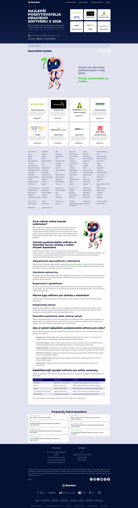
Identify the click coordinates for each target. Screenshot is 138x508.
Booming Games (32, 161)
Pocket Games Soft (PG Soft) (103, 185)
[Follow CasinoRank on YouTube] (101, 479)
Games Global (46, 168)
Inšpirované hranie (88, 172)
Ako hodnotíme (82, 460)
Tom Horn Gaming (102, 201)
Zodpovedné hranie (92, 505)
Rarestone (72, 188)
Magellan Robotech (33, 177)
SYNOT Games (60, 201)
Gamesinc (58, 168)
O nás (82, 452)
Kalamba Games (46, 175)
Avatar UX (86, 154)
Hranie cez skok (87, 170)
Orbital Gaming (60, 181)
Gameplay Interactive (34, 168)
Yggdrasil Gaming (47, 207)
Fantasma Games (33, 165)
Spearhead (59, 197)
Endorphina (59, 163)
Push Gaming (59, 188)
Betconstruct (86, 156)
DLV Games (86, 161)
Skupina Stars (73, 195)
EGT (43, 163)
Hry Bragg (100, 170)
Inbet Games (73, 172)
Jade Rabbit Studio (102, 172)
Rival (57, 192)
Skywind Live (86, 195)
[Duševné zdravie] (92, 492)
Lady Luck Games (60, 175)
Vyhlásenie (68, 505)
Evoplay (85, 163)
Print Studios (45, 188)
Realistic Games (101, 188)
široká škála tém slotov (55, 339)
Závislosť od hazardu (79, 505)
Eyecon (99, 163)
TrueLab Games (32, 203)
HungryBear (31, 172)
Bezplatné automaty (96, 2)
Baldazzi (30, 156)
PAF (98, 181)
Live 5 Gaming (101, 175)
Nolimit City (86, 179)
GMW (84, 168)
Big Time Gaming (88, 158)
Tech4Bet (72, 201)
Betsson (44, 158)
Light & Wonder (87, 175)
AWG (98, 154)
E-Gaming (31, 163)
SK (29, 479)
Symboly (56, 454)
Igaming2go (45, 172)
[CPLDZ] (67, 492)
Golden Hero (100, 168)
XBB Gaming (31, 207)
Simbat (58, 195)
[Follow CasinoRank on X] (98, 479)
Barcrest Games (73, 156)
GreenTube (45, 170)
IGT (57, 172)
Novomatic (100, 179)
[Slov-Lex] (52, 492)
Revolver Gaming (46, 192)
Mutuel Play (100, 177)
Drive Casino (100, 161)
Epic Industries (73, 163)
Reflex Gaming (87, 190)
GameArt (99, 165)
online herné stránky (51, 229)
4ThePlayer (45, 151)
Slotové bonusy (83, 2)
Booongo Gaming (47, 161)
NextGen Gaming (74, 179)
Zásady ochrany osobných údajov (82, 454)
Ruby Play (72, 192)
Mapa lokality (104, 505)
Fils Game (58, 165)
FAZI (43, 165)
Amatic (85, 151)
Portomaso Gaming (33, 188)
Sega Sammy (86, 192)
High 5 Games (73, 170)
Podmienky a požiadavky (37, 505)
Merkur (71, 177)
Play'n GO (58, 184)
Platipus (44, 184)
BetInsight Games (102, 156)
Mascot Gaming (60, 177)
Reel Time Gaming (61, 190)
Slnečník (99, 195)
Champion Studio (60, 161)
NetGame (44, 179)
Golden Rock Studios (34, 170)
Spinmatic (72, 197)
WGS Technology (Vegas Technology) (75, 204)
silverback (45, 195)
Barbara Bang (59, 156)
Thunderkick (86, 201)
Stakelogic (100, 197)
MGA (84, 177)
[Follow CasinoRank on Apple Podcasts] (108, 479)
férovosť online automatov (74, 264)
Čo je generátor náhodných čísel (56, 462)
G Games (85, 165)
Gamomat (72, 168)
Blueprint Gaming (102, 158)
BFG (57, 158)
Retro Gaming (32, 192)
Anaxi (29, 154)
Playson (71, 184)
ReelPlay (71, 190)
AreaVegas (59, 154)
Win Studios (86, 203)
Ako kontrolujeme (82, 457)
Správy (108, 2)
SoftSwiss (44, 197)
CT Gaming (72, 161)
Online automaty (70, 2)
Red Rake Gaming (33, 190)
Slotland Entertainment (34, 197)
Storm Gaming (32, 201)
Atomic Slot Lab (73, 154)
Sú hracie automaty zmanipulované (56, 452)
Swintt (44, 201)
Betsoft (30, 158)
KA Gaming (31, 175)
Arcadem (44, 154)
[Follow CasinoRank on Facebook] (91, 479)
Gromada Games (60, 170)
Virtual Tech (45, 203)
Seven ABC (100, 192)
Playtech (85, 184)
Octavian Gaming (33, 181)
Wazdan (58, 203)
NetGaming (59, 179)
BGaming (72, 158)
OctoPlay (44, 181)
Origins (71, 181)
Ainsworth (72, 151)
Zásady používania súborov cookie (54, 505)
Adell (57, 151)
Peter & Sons (31, 184)
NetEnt (30, 179)
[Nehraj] (82, 492)
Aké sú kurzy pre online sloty (56, 457)
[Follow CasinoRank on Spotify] (105, 479)
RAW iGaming (87, 188)
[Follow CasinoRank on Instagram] (94, 479)
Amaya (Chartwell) (102, 151)
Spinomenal (86, 197)
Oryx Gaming (87, 181)
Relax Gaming (101, 190)
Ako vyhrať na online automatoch (56, 460)
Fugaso (71, 165)
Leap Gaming (73, 175)
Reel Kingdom (46, 190)
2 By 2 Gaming (32, 151)
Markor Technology (47, 177)
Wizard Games (101, 203)
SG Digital (31, 195)
